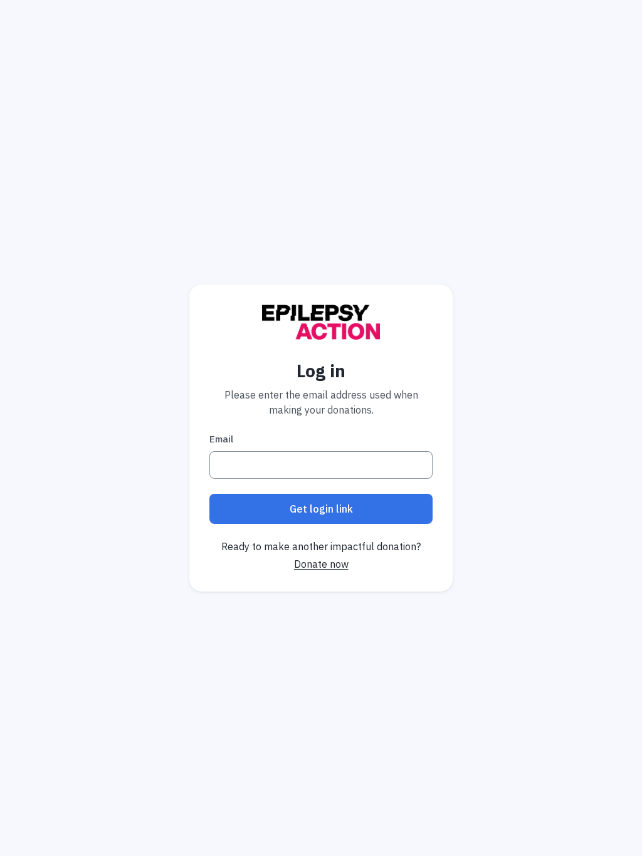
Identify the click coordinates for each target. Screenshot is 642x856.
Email (221, 439)
